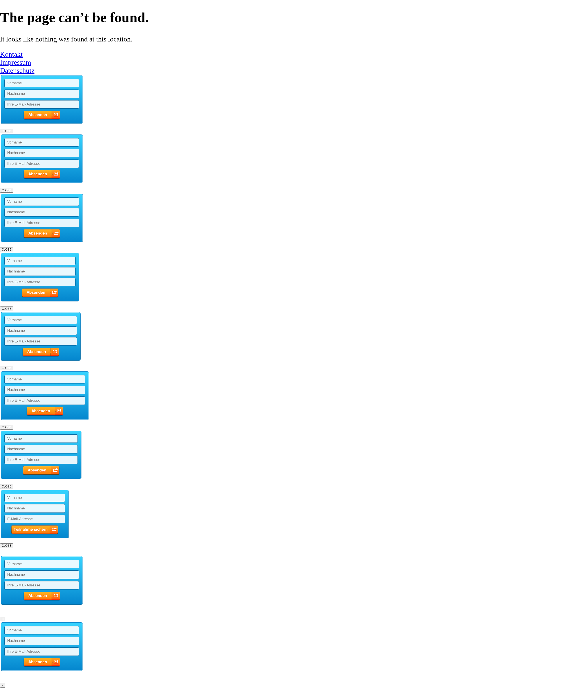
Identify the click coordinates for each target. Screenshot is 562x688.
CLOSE (6, 131)
